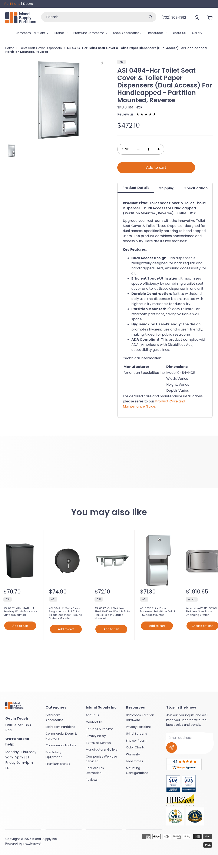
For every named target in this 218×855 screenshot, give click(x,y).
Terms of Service (98, 743)
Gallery (197, 33)
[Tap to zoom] (104, 64)
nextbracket (32, 843)
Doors (28, 3)
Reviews (92, 780)
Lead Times (134, 761)
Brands (59, 33)
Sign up (171, 747)
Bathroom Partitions (31, 33)
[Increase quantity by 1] (158, 149)
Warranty (133, 754)
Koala (191, 599)
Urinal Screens (136, 733)
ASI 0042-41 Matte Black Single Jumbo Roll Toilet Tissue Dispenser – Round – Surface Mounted (67, 613)
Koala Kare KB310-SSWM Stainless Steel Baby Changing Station (201, 611)
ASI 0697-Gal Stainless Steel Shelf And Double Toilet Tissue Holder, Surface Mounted (113, 613)
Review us (125, 114)
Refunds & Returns (99, 729)
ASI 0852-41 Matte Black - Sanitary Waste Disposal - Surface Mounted (20, 611)
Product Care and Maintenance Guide (154, 404)
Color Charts (135, 747)
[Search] (150, 17)
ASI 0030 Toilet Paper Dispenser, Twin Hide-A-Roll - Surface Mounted (157, 611)
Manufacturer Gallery (102, 749)
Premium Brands (58, 764)
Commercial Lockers (61, 745)
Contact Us (94, 722)
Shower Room (136, 740)
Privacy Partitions (138, 727)
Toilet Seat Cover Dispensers (40, 48)
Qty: (125, 149)
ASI (121, 62)
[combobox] (93, 17)
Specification (196, 188)
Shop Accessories (126, 33)
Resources (156, 33)
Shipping (166, 188)
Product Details (135, 187)
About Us (179, 33)
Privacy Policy (96, 736)
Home (9, 48)
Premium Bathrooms (89, 33)
